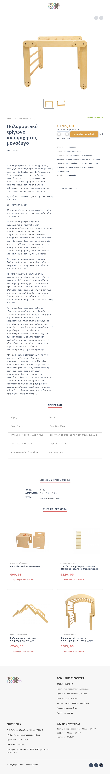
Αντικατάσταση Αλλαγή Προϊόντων (73, 703)
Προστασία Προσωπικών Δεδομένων (73, 689)
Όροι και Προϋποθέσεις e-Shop (72, 694)
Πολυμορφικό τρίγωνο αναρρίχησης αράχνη (23, 639)
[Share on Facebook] (85, 189)
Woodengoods (70, 175)
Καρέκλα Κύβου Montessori (26, 566)
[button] (9, 6)
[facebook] (91, 765)
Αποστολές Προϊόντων (67, 699)
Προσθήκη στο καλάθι (84, 134)
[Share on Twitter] (90, 189)
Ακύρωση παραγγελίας (67, 708)
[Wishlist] (84, 6)
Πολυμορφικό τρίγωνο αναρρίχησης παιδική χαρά (77, 639)
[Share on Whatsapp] (100, 189)
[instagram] (96, 765)
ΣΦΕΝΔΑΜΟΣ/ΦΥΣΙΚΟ (73, 151)
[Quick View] (43, 580)
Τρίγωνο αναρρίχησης (24, 118)
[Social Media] (101, 765)
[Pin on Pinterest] (95, 189)
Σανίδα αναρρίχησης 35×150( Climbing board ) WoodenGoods (79, 567)
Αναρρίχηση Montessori (81, 155)
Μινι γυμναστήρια (77, 167)
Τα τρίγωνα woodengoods (20, 259)
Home (9, 118)
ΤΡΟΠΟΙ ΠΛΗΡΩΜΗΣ (65, 684)
